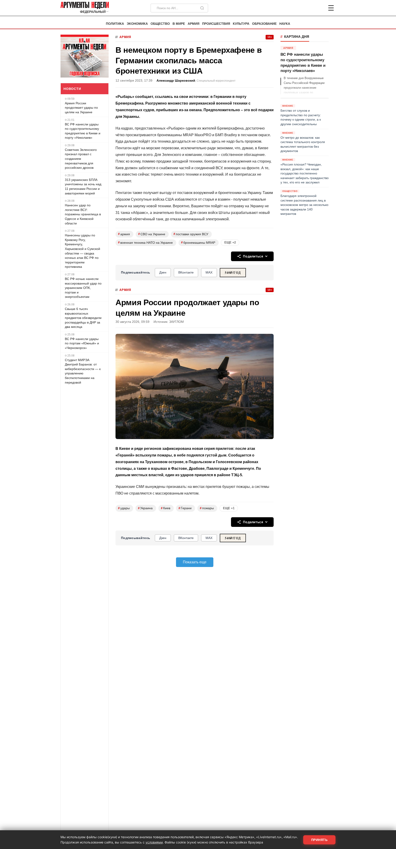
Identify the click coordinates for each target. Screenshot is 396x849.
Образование (264, 23)
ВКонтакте (186, 272)
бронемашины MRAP (198, 242)
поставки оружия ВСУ (190, 234)
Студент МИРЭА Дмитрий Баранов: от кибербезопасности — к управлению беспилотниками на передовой (83, 371)
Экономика (137, 23)
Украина (145, 508)
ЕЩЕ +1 (228, 508)
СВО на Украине (151, 234)
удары (124, 508)
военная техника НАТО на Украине (145, 242)
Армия (193, 23)
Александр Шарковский (176, 80)
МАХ (209, 272)
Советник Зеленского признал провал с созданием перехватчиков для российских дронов (81, 158)
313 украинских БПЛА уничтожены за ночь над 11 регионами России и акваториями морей (83, 186)
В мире (179, 23)
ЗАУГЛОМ (176, 322)
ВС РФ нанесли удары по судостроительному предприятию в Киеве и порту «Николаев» (82, 131)
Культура (241, 23)
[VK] (318, 8)
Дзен (162, 272)
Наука (284, 23)
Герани (185, 508)
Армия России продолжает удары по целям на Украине (81, 107)
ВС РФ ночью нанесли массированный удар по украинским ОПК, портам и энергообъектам (83, 288)
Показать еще (194, 562)
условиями (154, 842)
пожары (207, 508)
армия (124, 234)
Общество (160, 23)
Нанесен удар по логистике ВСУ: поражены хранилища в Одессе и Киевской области (83, 214)
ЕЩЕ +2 (230, 242)
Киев (165, 508)
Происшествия (216, 23)
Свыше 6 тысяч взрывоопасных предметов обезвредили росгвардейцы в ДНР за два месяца (83, 318)
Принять (319, 840)
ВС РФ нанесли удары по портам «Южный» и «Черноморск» (82, 343)
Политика (115, 23)
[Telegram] (307, 8)
